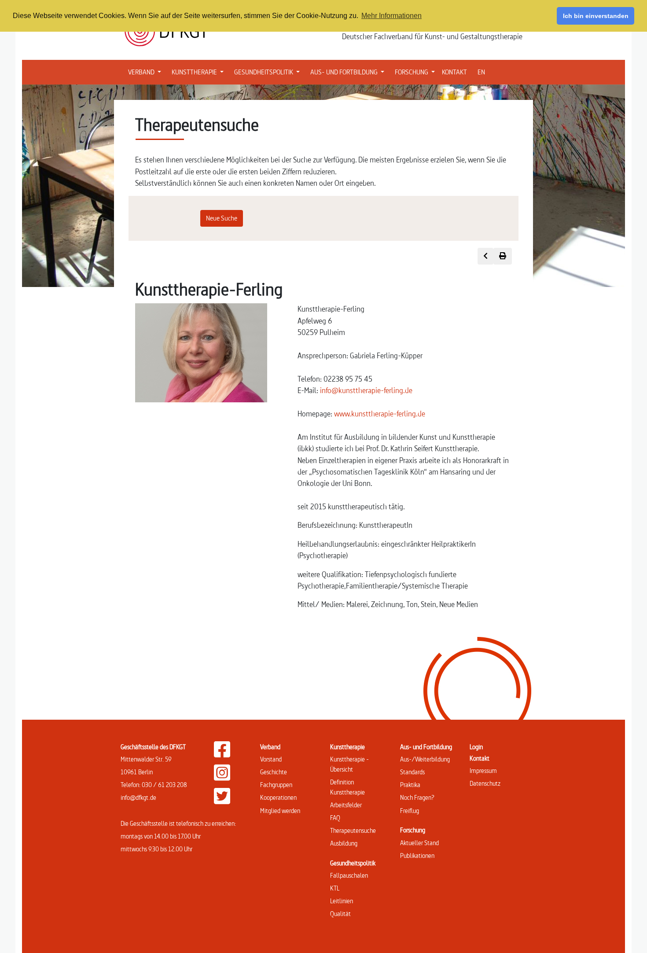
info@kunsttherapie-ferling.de (366, 390)
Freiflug (409, 810)
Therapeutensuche (353, 830)
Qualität (340, 913)
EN (481, 72)
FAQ (335, 817)
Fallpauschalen (349, 875)
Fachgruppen (276, 784)
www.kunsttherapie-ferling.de (379, 413)
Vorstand (271, 759)
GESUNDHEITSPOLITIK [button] (268, 71)
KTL (334, 888)
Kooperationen (278, 797)
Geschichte (273, 772)
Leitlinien (341, 901)
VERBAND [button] (146, 71)
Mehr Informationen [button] (391, 15)
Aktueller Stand (419, 842)
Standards (412, 772)
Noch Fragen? (417, 797)
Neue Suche (221, 218)
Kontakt (479, 758)
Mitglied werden (280, 810)
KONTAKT (454, 72)
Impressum (483, 770)
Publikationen (417, 855)
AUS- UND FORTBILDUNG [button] (349, 71)
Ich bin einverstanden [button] (596, 15)
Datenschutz (485, 783)
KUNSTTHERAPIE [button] (199, 71)
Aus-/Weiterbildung (425, 759)
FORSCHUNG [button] (416, 71)
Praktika (410, 784)
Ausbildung (343, 843)
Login (476, 747)
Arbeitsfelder (346, 805)
